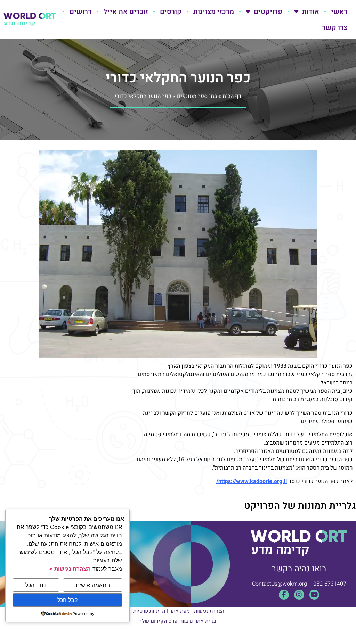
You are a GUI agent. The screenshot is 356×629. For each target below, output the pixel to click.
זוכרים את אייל (126, 11)
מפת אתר (180, 611)
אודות (310, 11)
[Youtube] (314, 595)
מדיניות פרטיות (149, 611)
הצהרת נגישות (209, 611)
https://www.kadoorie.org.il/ (251, 481)
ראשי (339, 11)
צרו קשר (334, 27)
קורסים (170, 11)
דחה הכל (36, 584)
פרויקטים (268, 11)
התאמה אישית (93, 584)
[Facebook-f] (284, 595)
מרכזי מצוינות (213, 11)
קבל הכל (67, 599)
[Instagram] (299, 595)
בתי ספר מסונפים (197, 96)
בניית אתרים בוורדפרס (178, 621)
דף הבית (231, 96)
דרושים (81, 11)
